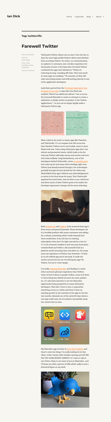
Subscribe (79, 17)
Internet (24, 57)
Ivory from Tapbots (75, 349)
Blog (89, 17)
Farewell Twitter (40, 46)
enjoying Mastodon (58, 269)
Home (69, 17)
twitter (31, 65)
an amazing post (80, 161)
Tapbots (63, 226)
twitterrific (25, 67)
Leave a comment (28, 70)
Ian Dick (13, 16)
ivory (23, 63)
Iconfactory (51, 226)
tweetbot (25, 65)
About (98, 17)
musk (28, 63)
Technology (26, 60)
